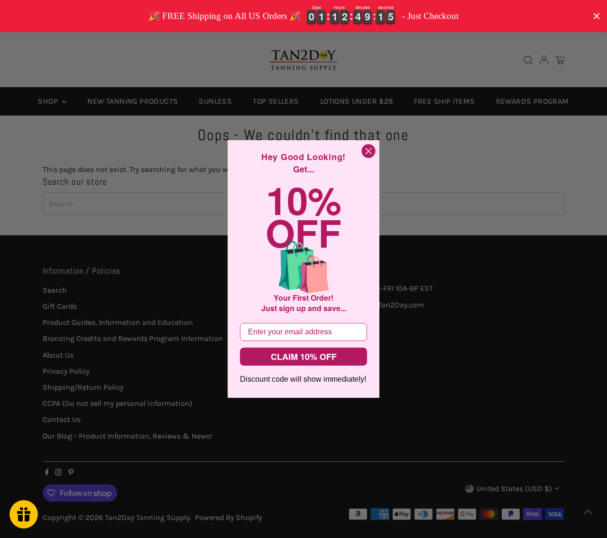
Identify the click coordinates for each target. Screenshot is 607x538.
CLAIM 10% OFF (304, 356)
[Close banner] (596, 16)
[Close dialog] (368, 151)
